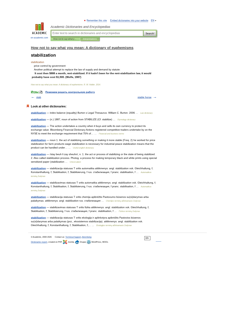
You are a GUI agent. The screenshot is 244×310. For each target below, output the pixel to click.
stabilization (38, 112)
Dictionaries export (39, 242)
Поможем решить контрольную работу (70, 92)
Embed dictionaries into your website (129, 20)
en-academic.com (39, 37)
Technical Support (73, 237)
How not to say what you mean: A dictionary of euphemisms (65, 39)
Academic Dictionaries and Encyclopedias (80, 27)
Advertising (86, 237)
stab (38, 97)
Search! (150, 33)
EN (152, 20)
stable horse (144, 97)
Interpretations (90, 39)
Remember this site (97, 20)
